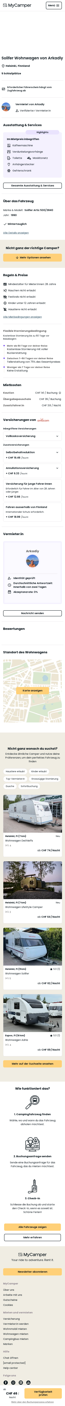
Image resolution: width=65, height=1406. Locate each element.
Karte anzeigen (32, 690)
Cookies (8, 1305)
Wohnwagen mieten (15, 1334)
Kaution (8, 393)
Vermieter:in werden (16, 1324)
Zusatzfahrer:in (13, 405)
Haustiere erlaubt (15, 771)
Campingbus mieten (15, 1339)
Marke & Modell (12, 210)
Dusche (10, 786)
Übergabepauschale (17, 399)
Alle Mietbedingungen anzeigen (22, 317)
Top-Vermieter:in (15, 778)
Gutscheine (10, 1300)
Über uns (8, 1290)
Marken (8, 1344)
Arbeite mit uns (12, 1295)
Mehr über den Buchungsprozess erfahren (32, 1402)
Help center (10, 1368)
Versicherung (11, 1319)
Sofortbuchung (29, 786)
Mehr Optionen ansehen (35, 257)
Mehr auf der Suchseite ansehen (32, 1064)
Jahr (6, 215)
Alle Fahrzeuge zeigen (32, 1227)
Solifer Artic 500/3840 (38, 210)
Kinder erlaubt (39, 771)
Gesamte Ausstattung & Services (32, 185)
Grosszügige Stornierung (44, 778)
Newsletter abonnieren (32, 1272)
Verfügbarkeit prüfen (43, 1393)
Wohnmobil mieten (15, 1329)
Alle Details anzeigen (16, 233)
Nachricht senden (32, 613)
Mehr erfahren (32, 1237)
